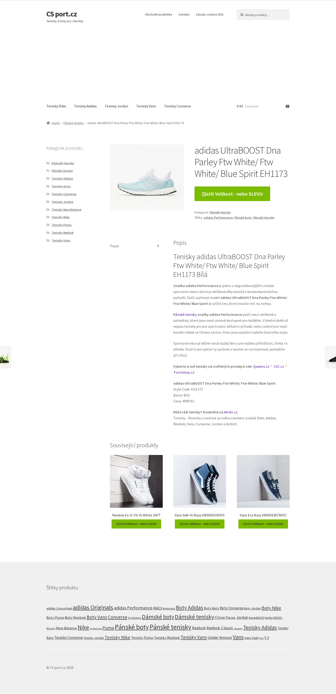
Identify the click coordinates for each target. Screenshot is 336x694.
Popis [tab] (114, 246)
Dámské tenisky (63, 163)
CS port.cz (61, 14)
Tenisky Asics (61, 186)
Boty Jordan (252, 608)
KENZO (277, 618)
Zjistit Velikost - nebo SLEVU (232, 194)
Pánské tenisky (73, 123)
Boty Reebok (75, 617)
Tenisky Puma (62, 225)
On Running (96, 628)
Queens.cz (261, 366)
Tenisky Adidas (85, 106)
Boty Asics (211, 608)
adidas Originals (93, 607)
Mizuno (50, 628)
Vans (238, 637)
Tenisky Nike (56, 106)
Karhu (269, 618)
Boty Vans (97, 617)
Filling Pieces (225, 617)
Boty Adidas (189, 607)
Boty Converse (231, 608)
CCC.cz (279, 366)
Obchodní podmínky (158, 14)
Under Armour (220, 637)
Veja (261, 638)
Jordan (242, 617)
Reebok (199, 627)
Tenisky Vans (146, 106)
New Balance (66, 628)
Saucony (238, 628)
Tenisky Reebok (63, 233)
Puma (108, 628)
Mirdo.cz (231, 412)
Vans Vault (251, 638)
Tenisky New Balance (66, 209)
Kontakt (184, 14)
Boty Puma (55, 617)
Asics (157, 608)
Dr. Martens (134, 618)
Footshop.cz (184, 372)
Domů (56, 123)
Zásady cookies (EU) (209, 14)
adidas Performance (218, 217)
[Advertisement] (168, 63)
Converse (117, 617)
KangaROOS (256, 618)
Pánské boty (243, 217)
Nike (83, 627)
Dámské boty (158, 616)
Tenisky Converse (177, 106)
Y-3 (266, 638)
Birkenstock (169, 608)
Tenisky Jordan (116, 106)
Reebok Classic (219, 627)
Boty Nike (271, 608)
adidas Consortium (59, 608)
